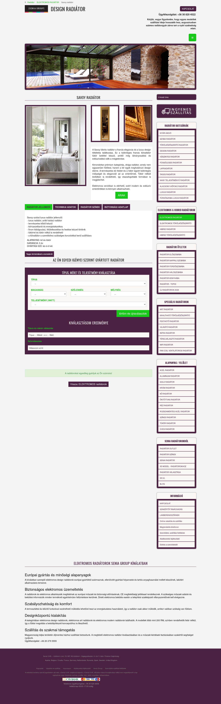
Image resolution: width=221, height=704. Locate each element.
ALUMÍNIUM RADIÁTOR (170, 376)
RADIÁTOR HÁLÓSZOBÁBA (171, 272)
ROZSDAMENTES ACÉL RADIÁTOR (175, 411)
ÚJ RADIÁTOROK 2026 (169, 289)
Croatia (60, 660)
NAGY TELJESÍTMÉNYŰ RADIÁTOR (175, 180)
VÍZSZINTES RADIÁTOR (170, 156)
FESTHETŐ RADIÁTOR (169, 321)
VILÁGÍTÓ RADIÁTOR (169, 327)
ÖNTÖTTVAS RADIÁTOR (170, 399)
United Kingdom (111, 660)
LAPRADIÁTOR (166, 168)
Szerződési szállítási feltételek (115, 668)
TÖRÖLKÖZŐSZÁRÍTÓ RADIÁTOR (174, 145)
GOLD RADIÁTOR (167, 382)
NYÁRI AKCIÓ (165, 133)
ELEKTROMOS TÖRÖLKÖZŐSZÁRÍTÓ (175, 223)
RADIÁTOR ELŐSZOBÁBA (170, 254)
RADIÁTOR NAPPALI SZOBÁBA (173, 260)
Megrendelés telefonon (169, 527)
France (66, 660)
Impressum (67, 668)
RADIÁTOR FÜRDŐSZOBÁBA (172, 266)
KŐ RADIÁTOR (166, 393)
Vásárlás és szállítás (53, 668)
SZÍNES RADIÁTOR (168, 417)
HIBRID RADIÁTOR (168, 229)
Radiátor (30, 2)
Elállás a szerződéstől (169, 544)
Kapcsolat (39, 668)
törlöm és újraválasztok (133, 313)
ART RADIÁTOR (166, 309)
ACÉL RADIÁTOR (167, 370)
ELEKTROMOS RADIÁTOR (48, 2)
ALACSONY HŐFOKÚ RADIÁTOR (173, 186)
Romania (90, 660)
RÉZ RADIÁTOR (166, 405)
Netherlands (81, 660)
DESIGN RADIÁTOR (168, 150)
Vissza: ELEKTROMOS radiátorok (88, 384)
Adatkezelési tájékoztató (170, 538)
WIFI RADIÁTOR (166, 344)
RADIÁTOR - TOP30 (168, 284)
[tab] (38, 207)
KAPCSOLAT (188, 8)
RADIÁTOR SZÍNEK (168, 454)
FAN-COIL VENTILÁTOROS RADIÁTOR (176, 350)
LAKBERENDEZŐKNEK (170, 515)
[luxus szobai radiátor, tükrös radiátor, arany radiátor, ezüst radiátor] (105, 123)
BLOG (162, 484)
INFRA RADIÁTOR (167, 333)
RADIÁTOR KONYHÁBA (169, 278)
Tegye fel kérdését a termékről (39, 254)
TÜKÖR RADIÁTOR (168, 423)
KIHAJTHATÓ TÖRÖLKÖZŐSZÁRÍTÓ (175, 315)
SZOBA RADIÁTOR (167, 139)
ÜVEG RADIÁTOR (167, 429)
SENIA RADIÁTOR (167, 460)
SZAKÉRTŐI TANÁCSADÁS (171, 509)
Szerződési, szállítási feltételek (172, 533)
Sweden (102, 660)
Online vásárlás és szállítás (171, 521)
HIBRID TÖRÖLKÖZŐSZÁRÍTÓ (172, 235)
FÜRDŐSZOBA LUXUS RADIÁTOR (174, 198)
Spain (96, 660)
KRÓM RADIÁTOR (167, 387)
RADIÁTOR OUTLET (168, 448)
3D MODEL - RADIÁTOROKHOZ (173, 466)
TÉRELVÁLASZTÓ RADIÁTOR (172, 338)
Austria (47, 660)
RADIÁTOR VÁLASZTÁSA (170, 472)
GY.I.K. (162, 478)
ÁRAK (121, 195)
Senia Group (97, 668)
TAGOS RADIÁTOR (167, 174)
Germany (73, 660)
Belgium (54, 660)
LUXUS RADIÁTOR (168, 192)
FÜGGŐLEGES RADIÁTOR (171, 162)
